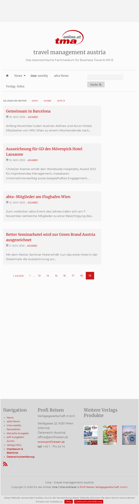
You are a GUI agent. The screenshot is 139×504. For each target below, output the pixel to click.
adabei (33, 117)
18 (81, 275)
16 (64, 275)
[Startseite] (69, 37)
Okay (69, 501)
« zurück (18, 275)
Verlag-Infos (14, 445)
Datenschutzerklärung (88, 501)
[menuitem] (7, 75)
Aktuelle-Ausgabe (18, 433)
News (10, 417)
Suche (94, 84)
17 (73, 275)
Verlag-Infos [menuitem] (15, 86)
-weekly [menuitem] (39, 75)
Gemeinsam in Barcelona (28, 111)
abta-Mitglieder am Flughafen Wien (38, 196)
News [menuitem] (18, 75)
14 (48, 275)
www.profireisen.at (51, 442)
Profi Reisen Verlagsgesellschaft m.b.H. (104, 487)
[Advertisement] (69, 8)
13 (39, 275)
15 (56, 275)
